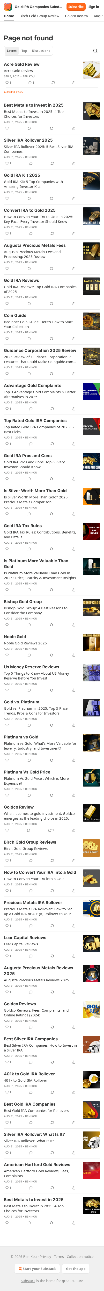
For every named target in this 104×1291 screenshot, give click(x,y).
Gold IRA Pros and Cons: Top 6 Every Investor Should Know (34, 464)
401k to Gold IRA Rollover (29, 1074)
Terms (59, 1256)
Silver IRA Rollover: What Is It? (34, 1134)
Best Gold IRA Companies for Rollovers (36, 1110)
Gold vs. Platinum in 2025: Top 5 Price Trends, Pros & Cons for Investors (35, 710)
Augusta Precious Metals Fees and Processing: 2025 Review (32, 254)
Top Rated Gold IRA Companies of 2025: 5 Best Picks (39, 429)
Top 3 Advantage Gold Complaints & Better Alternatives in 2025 (39, 394)
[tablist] (28, 51)
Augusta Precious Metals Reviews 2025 (38, 970)
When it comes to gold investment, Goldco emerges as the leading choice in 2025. (39, 816)
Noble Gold (15, 636)
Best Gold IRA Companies (30, 1104)
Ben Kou (29, 76)
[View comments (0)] (29, 128)
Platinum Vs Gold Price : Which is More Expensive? (36, 781)
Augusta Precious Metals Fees (35, 245)
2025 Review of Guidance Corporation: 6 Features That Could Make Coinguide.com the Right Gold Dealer (38, 359)
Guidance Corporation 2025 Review (40, 350)
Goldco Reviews (20, 1003)
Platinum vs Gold (21, 737)
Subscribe (76, 7)
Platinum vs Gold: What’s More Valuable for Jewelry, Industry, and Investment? (40, 746)
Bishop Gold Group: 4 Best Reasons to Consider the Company (35, 610)
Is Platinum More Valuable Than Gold (36, 563)
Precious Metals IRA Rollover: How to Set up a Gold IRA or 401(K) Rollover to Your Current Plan (38, 911)
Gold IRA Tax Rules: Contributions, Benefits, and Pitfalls (40, 534)
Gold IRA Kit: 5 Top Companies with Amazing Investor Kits (33, 184)
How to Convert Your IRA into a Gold (40, 872)
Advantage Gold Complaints (32, 385)
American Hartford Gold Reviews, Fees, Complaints (36, 1173)
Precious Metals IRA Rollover (33, 902)
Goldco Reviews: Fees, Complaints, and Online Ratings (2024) (36, 1012)
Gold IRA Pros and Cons (28, 455)
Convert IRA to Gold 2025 (30, 210)
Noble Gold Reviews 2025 (25, 643)
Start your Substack (39, 1268)
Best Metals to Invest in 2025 (34, 105)
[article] (52, 73)
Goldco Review (19, 807)
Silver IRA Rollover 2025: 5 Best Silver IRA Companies (39, 149)
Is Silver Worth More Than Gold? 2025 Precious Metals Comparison (36, 499)
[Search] (95, 51)
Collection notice (80, 1256)
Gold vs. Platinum (21, 702)
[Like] (7, 128)
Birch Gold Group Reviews (30, 842)
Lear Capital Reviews (25, 937)
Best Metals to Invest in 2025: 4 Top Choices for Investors (34, 114)
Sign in (94, 7)
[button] (9, 16)
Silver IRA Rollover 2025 (28, 140)
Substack (28, 1280)
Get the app (76, 1268)
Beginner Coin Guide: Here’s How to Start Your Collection (38, 324)
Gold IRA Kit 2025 (22, 175)
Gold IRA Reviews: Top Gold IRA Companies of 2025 (40, 289)
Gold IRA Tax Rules (23, 525)
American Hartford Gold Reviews (37, 1164)
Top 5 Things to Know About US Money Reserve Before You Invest (36, 675)
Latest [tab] (12, 51)
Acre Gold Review (21, 64)
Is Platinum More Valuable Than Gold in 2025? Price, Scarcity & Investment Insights (40, 575)
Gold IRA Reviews (21, 280)
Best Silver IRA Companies (31, 1038)
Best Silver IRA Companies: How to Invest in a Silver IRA (40, 1047)
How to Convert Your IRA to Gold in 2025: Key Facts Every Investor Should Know (38, 219)
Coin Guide (15, 315)
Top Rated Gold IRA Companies (35, 420)
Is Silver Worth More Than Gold (35, 490)
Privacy (45, 1256)
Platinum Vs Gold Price (27, 772)
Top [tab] (24, 51)
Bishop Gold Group (23, 601)
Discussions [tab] (41, 51)
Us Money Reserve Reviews (31, 666)
